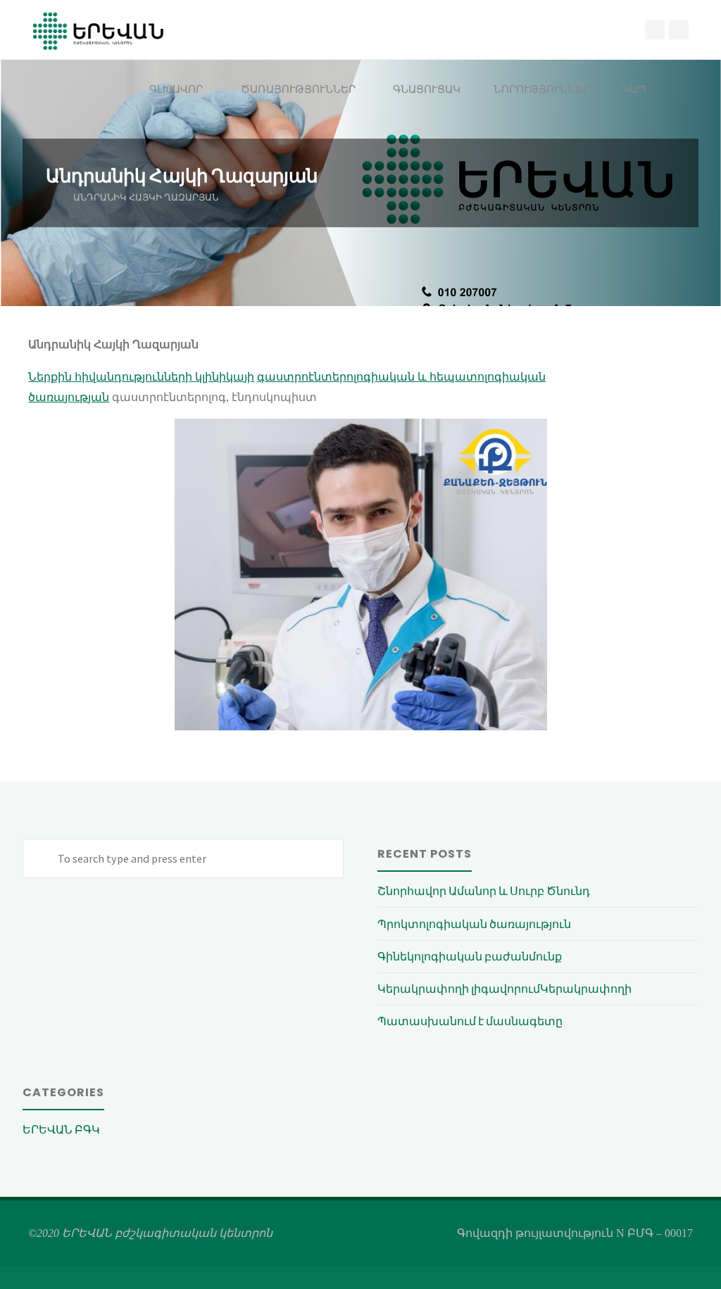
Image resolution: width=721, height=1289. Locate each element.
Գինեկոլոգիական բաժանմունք (469, 956)
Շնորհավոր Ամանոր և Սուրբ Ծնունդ (483, 891)
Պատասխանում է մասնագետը (470, 1021)
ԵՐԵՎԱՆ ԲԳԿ (61, 1129)
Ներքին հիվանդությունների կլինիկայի (141, 377)
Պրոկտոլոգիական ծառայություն (474, 924)
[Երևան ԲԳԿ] (98, 30)
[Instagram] (679, 30)
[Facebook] (655, 30)
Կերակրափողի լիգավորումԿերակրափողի (504, 989)
